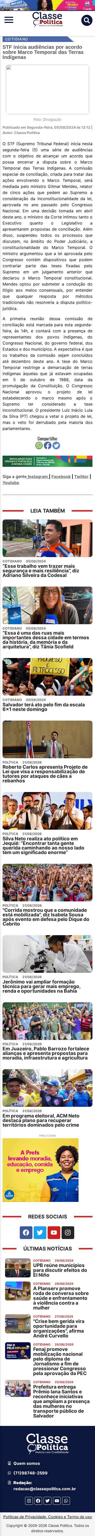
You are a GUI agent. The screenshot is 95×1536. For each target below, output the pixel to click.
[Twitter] (40, 1232)
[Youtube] (54, 1232)
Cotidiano (16, 39)
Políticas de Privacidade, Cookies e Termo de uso (47, 1516)
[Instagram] (68, 1232)
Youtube (11, 482)
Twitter (81, 476)
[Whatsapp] (66, 1501)
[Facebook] (26, 1232)
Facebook (61, 476)
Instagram (38, 476)
